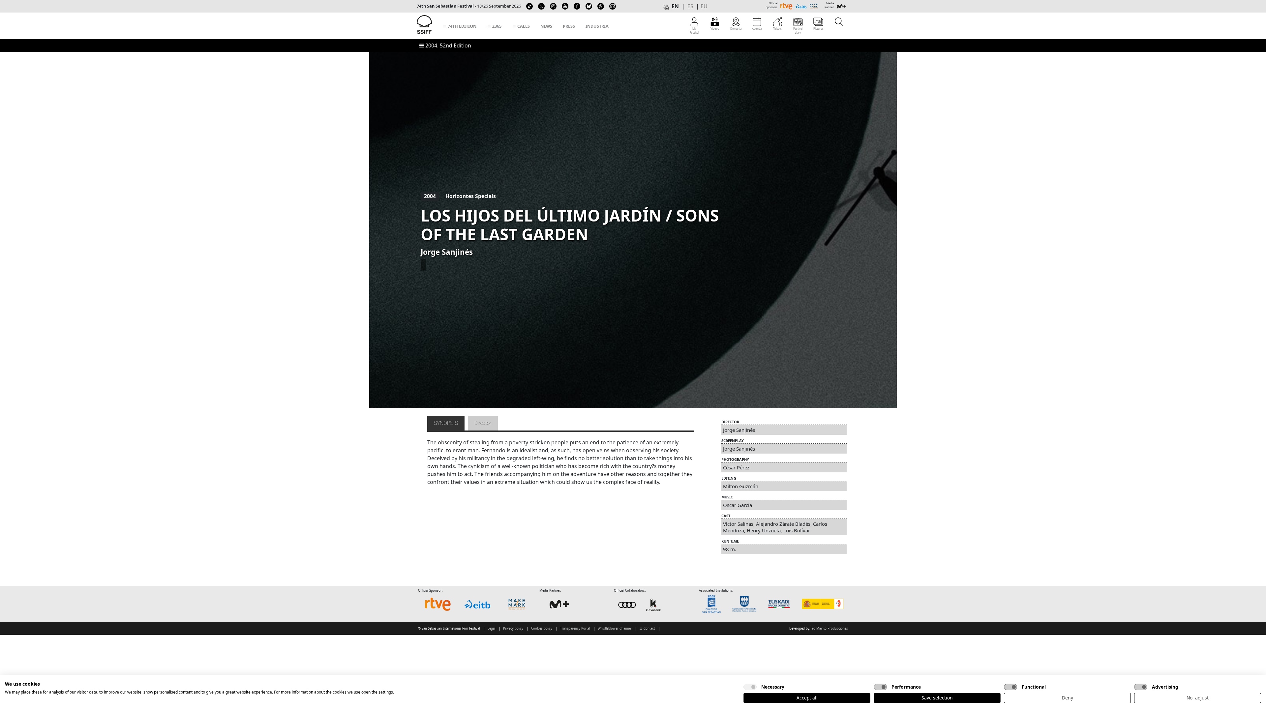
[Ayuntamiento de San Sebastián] (713, 604)
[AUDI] (640, 605)
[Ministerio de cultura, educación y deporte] (822, 604)
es (690, 6)
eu (704, 6)
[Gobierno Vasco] (780, 604)
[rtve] (438, 604)
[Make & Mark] (517, 604)
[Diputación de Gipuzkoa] (746, 604)
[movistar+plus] (559, 604)
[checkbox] (750, 687)
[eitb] (477, 604)
